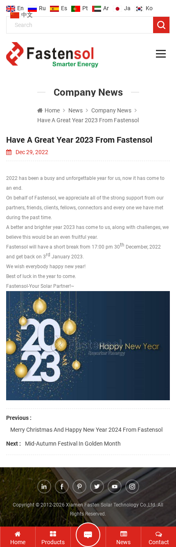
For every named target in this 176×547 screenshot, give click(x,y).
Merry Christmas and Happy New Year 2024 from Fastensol (86, 429)
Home (52, 110)
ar (106, 6)
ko (149, 6)
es (64, 6)
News (75, 110)
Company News (111, 110)
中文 (27, 12)
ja (127, 6)
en (20, 6)
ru (42, 6)
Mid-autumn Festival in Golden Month (73, 443)
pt (85, 6)
